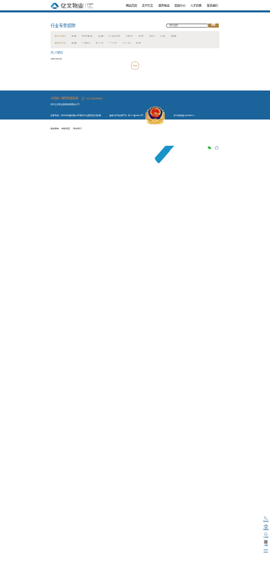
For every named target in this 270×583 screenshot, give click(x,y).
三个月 (127, 42)
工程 (162, 36)
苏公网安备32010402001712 (184, 115)
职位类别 (60, 36)
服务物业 (164, 6)
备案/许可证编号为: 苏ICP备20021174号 (126, 115)
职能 (174, 36)
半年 (138, 42)
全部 (74, 36)
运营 (101, 36)
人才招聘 (195, 6)
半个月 (100, 42)
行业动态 (195, 16)
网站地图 (66, 128)
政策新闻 (210, 16)
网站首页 (131, 6)
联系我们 (212, 6)
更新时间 (60, 43)
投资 (141, 36)
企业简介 (149, 16)
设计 (152, 36)
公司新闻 (181, 16)
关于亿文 (147, 6)
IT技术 (130, 36)
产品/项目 (114, 36)
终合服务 (87, 36)
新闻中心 (180, 6)
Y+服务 (164, 16)
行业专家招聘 (63, 25)
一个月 (113, 42)
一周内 (86, 42)
